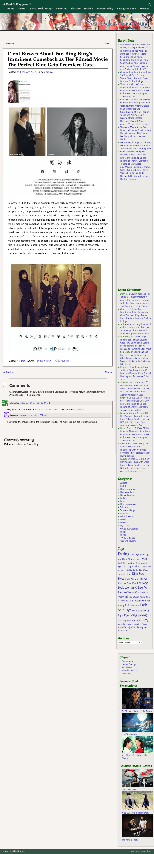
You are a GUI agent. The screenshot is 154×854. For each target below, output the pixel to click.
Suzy (145, 620)
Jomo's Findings (129, 664)
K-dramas (124, 513)
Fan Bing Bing (43, 361)
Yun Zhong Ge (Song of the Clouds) (134, 756)
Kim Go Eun (134, 570)
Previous (8, 43)
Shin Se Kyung (137, 610)
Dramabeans (127, 661)
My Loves (124, 525)
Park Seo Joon (132, 605)
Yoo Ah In (137, 624)
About (21, 8)
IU (124, 563)
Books (123, 486)
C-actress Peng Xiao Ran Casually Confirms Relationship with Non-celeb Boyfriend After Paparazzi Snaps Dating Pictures (135, 449)
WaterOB (126, 673)
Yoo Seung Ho (139, 627)
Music (123, 519)
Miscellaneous (126, 516)
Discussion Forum (128, 489)
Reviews (144, 8)
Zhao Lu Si (123, 630)
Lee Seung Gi (130, 592)
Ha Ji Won (127, 559)
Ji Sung (140, 567)
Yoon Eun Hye (125, 627)
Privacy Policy (105, 8)
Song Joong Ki (140, 615)
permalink (63, 361)
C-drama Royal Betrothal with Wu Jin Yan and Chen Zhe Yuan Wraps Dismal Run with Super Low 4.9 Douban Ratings (135, 315)
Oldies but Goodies (129, 529)
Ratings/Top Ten (126, 8)
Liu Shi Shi (143, 592)
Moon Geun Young (136, 597)
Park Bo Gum (133, 600)
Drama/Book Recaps (41, 8)
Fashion (123, 498)
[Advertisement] (136, 235)
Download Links (127, 492)
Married (123, 596)
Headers (89, 8)
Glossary (75, 8)
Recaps (123, 532)
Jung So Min (124, 570)
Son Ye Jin (136, 620)
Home (10, 8)
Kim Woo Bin (132, 579)
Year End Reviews (128, 541)
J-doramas (124, 507)
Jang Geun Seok (133, 563)
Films (22, 361)
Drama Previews (127, 495)
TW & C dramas (127, 538)
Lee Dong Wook (130, 583)
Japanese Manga (127, 510)
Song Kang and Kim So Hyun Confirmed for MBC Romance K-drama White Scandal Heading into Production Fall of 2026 (135, 358)
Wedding (122, 624)
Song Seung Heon (124, 621)
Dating (123, 554)
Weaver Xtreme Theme (143, 851)
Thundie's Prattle (129, 670)
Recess (123, 535)
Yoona (144, 624)
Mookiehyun (127, 667)
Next (108, 43)
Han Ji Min (136, 559)
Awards (123, 483)
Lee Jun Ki (131, 587)
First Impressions (128, 504)
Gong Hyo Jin (136, 554)
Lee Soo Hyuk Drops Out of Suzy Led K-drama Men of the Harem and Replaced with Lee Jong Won (135, 145)
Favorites (61, 8)
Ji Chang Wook (130, 566)
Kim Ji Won (143, 570)
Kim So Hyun (124, 574)
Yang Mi (130, 624)
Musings (124, 522)
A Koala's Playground (17, 4)
